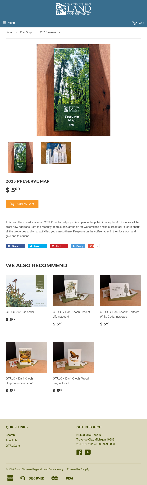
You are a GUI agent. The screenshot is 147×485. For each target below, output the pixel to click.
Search (10, 435)
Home (9, 32)
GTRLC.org (13, 445)
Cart (141, 23)
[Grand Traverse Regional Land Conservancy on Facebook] (79, 453)
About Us (11, 440)
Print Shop (26, 32)
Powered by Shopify (78, 469)
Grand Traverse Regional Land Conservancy (39, 469)
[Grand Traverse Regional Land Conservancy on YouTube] (88, 453)
